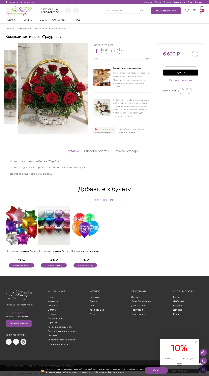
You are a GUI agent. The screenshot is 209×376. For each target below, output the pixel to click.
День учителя (138, 314)
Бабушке (178, 305)
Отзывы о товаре (126, 151)
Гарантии (53, 322)
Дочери (177, 309)
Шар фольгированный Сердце (54, 251)
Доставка (148, 2)
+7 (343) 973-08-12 (14, 313)
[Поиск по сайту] (141, 10)
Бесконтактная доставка (61, 339)
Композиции (59, 20)
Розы (78, 20)
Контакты (199, 2)
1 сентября (137, 309)
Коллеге (177, 314)
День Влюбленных (141, 301)
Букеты (28, 20)
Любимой (178, 301)
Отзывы (167, 2)
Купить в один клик (180, 80)
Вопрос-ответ (179, 2)
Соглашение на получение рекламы (62, 333)
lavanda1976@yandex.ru (17, 316)
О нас (190, 2)
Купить (180, 72)
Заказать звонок (19, 323)
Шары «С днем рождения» (85, 251)
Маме (176, 297)
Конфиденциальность (60, 327)
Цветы (43, 20)
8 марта (135, 297)
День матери (138, 305)
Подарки (11, 20)
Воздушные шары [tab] (105, 200)
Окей (156, 370)
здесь (82, 167)
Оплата (158, 2)
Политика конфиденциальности (109, 372)
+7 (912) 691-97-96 (49, 12)
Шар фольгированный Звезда (21, 251)
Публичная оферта (58, 344)
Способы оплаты (96, 151)
